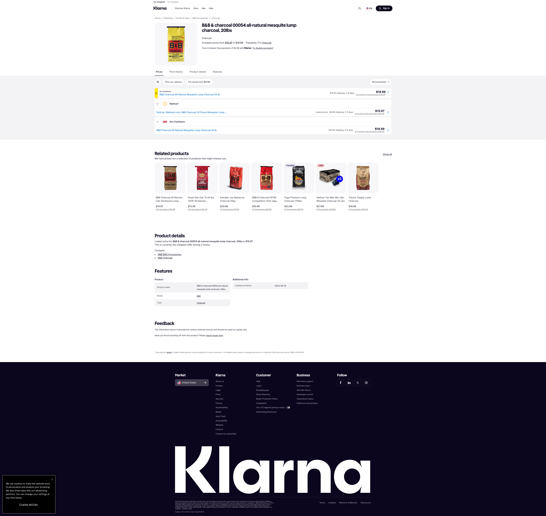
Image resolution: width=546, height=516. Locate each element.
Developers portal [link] (305, 394)
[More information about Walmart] (157, 104)
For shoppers (159, 2)
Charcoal (266, 42)
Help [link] (258, 381)
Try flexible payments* (262, 48)
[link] (340, 382)
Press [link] (218, 394)
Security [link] (219, 399)
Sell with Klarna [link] (304, 390)
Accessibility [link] (221, 421)
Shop (195, 8)
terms (169, 352)
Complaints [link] (261, 403)
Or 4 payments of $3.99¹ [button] (165, 209)
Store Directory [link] (263, 394)
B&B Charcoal (165, 257)
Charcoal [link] (215, 18)
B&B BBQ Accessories (169, 254)
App (203, 8)
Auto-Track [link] (221, 416)
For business (173, 2)
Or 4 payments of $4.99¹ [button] (262, 209)
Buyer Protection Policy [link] (267, 399)
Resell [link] (218, 412)
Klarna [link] (158, 18)
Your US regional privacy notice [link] (270, 407)
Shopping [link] (168, 18)
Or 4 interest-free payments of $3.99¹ (369, 114)
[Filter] (158, 82)
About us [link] (220, 381)
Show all (387, 154)
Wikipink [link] (219, 425)
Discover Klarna (182, 8)
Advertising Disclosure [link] (266, 412)
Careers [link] (219, 386)
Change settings (28, 504)
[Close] (52, 479)
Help (211, 8)
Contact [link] (219, 429)
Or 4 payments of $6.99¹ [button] (326, 209)
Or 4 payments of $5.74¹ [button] (294, 209)
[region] (29, 494)
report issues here (214, 335)
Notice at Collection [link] (348, 502)
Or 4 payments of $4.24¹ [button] (358, 209)
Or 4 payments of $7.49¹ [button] (229, 209)
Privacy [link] (219, 403)
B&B (199, 296)
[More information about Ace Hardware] (157, 122)
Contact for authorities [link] (226, 434)
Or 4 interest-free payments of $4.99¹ (371, 94)
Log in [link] (259, 386)
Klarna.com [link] (366, 502)
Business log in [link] (303, 386)
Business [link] (303, 375)
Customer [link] (263, 375)
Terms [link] (322, 502)
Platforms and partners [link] (307, 403)
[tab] (159, 72)
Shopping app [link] (262, 390)
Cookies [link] (332, 502)
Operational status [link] (305, 399)
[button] (369, 8)
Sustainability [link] (222, 407)
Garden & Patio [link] (182, 18)
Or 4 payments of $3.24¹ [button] (197, 209)
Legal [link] (218, 390)
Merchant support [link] (305, 381)
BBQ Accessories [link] (200, 18)
